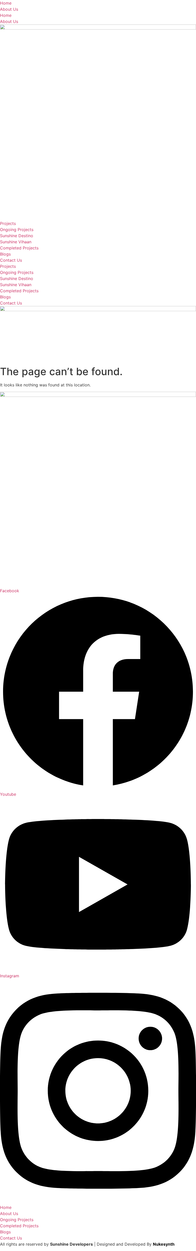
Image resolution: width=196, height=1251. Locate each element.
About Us (9, 9)
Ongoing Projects (16, 229)
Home (5, 3)
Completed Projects (19, 247)
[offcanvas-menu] (1, 360)
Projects (8, 223)
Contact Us (11, 260)
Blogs (5, 254)
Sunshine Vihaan (15, 241)
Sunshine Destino (16, 235)
